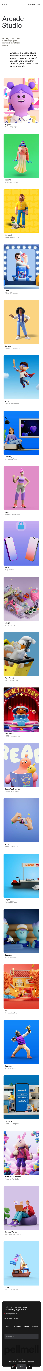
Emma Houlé (21, 1361)
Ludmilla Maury (30, 1361)
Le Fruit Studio (12, 1361)
